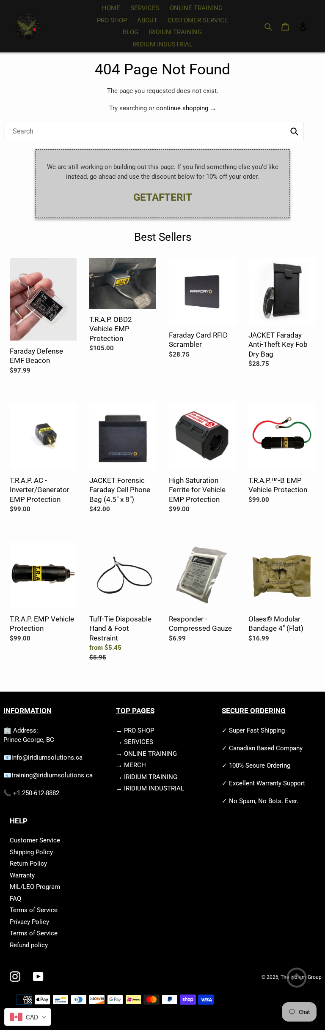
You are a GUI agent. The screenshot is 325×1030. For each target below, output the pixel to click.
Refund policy (29, 945)
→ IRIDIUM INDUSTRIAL (150, 788)
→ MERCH (131, 765)
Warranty (22, 875)
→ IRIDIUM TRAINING (146, 777)
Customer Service (35, 840)
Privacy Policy (29, 922)
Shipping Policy (31, 852)
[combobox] (154, 131)
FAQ (15, 898)
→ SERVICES (134, 742)
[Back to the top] (296, 979)
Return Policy (28, 863)
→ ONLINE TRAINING (146, 754)
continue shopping (182, 108)
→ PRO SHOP (135, 730)
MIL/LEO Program (35, 887)
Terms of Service (34, 910)
